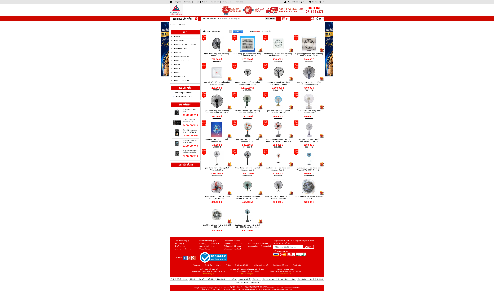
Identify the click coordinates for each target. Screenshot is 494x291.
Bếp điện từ (221, 279)
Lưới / (258, 31)
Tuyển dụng (180, 246)
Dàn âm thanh (182, 279)
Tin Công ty (179, 243)
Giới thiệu (208, 265)
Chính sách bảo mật (232, 241)
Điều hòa (211, 279)
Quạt (293, 279)
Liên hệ (218, 265)
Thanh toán (297, 265)
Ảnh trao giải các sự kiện (258, 243)
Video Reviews (205, 249)
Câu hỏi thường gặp (207, 241)
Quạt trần (177, 52)
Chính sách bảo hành (232, 249)
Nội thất (320, 279)
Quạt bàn (176, 72)
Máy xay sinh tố (244, 279)
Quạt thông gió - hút (181, 80)
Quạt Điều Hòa (179, 76)
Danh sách (267, 31)
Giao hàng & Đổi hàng (280, 265)
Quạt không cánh (180, 48)
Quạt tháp (177, 68)
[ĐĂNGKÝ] (308, 246)
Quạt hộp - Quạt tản (181, 56)
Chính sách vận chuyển (233, 243)
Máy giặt (201, 279)
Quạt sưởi (256, 279)
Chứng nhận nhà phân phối (259, 246)
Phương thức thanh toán (209, 243)
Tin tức (228, 265)
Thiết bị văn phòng (241, 282)
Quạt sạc (176, 64)
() (287, 19)
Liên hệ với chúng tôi (183, 249)
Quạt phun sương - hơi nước (184, 44)
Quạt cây (176, 36)
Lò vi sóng (232, 279)
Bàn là (312, 279)
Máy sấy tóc (302, 279)
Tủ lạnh (192, 279)
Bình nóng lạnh (283, 279)
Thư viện (251, 241)
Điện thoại (255, 282)
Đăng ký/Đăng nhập (295, 2)
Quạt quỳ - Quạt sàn (181, 60)
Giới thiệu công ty (182, 241)
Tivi (172, 279)
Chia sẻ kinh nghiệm (207, 246)
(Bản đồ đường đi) (208, 274)
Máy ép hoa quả (269, 279)
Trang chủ (174, 24)
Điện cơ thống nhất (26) (184, 96)
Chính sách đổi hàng (232, 246)
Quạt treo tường (179, 40)
